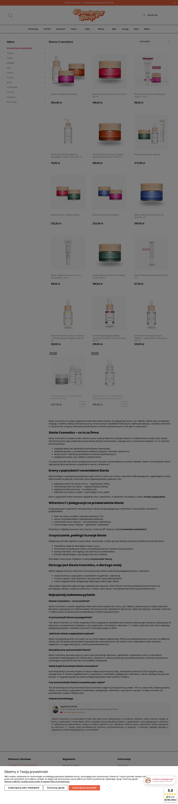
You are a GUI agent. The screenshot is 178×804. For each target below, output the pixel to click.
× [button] (175, 776)
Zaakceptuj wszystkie (84, 787)
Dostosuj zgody (56, 787)
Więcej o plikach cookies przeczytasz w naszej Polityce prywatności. (37, 781)
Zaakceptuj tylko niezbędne (23, 787)
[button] (160, 780)
